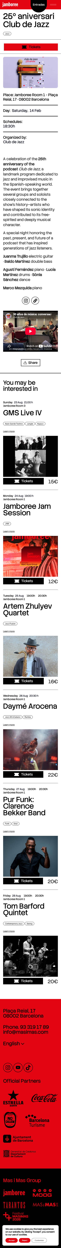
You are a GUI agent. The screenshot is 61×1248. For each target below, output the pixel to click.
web (35, 300)
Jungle (30, 424)
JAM (7, 524)
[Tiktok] (28, 1067)
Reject (24, 1240)
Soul (16, 824)
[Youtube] (18, 1067)
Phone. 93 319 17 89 (26, 1027)
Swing (29, 924)
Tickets (35, 47)
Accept (12, 1240)
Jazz (7, 34)
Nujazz (40, 424)
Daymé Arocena (30, 706)
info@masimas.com (25, 1032)
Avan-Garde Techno (14, 424)
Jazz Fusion (10, 624)
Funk (7, 824)
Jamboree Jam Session (27, 509)
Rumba (28, 717)
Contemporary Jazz (14, 924)
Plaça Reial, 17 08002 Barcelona (23, 1013)
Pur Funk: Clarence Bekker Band (24, 806)
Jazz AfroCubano (12, 717)
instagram (26, 300)
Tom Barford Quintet (23, 909)
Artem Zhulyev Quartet (27, 609)
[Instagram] (8, 1067)
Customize (39, 1240)
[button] (53, 4)
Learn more (9, 431)
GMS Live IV (22, 412)
